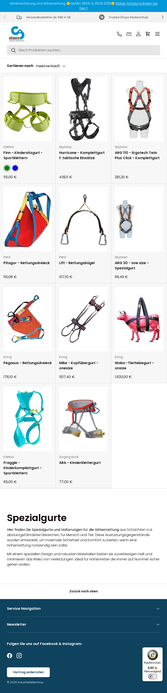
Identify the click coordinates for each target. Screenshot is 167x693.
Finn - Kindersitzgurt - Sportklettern (23, 155)
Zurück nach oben (83, 591)
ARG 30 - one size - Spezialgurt (132, 265)
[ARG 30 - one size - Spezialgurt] (139, 219)
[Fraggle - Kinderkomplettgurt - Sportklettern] (27, 419)
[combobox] (83, 50)
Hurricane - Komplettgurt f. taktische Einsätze (82, 155)
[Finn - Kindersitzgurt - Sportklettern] (27, 109)
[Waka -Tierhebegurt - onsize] (139, 319)
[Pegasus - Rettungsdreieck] (27, 319)
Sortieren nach (20, 65)
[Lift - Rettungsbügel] (83, 219)
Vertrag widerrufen (28, 672)
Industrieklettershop (30, 682)
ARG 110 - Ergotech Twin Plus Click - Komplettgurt (137, 155)
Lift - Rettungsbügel (77, 262)
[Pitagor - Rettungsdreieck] (27, 219)
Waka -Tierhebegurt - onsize (134, 365)
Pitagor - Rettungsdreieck (26, 262)
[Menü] (160, 650)
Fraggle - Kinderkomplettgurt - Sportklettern (22, 468)
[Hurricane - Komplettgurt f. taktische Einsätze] (83, 109)
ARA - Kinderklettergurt (80, 462)
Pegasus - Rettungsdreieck (27, 362)
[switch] (152, 676)
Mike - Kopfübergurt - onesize (78, 365)
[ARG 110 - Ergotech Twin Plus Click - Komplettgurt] (139, 109)
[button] (148, 34)
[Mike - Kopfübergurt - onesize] (83, 319)
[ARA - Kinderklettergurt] (83, 419)
